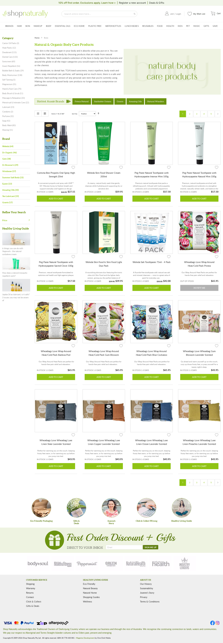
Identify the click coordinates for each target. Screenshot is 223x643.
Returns (30, 592)
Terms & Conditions (149, 601)
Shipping (30, 583)
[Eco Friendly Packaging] (41, 507)
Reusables (147, 26)
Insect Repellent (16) (11, 66)
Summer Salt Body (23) (13, 177)
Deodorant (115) (9, 52)
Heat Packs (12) (9, 47)
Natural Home (90, 592)
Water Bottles (113, 26)
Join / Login (175, 14)
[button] (73, 167)
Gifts (206, 26)
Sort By (74, 114)
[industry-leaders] (184, 563)
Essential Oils (62, 26)
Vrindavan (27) (9, 171)
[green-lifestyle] (111, 563)
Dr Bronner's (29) (10, 164)
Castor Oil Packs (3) (10, 43)
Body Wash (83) (9, 125)
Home (37, 37)
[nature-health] (160, 563)
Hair (19, 26)
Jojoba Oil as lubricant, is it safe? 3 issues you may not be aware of (16, 297)
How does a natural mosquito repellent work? (14, 274)
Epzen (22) (7, 183)
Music (196, 26)
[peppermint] (87, 563)
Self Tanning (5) (8, 79)
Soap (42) (6, 120)
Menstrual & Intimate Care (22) (15, 102)
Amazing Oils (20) (10, 189)
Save (215, 26)
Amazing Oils (135, 101)
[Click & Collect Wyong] (146, 507)
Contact (30, 597)
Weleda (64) (7, 146)
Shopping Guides (91, 597)
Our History (146, 583)
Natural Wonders (155, 101)
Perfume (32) (8, 116)
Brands (9, 26)
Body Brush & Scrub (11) (12, 93)
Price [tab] (4, 220)
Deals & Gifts (156, 2)
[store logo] (25, 13)
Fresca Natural (82, 101)
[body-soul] (38, 563)
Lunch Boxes (132, 26)
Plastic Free (95, 26)
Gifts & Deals (32, 605)
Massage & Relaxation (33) (13, 98)
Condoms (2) (7, 111)
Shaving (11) (7, 130)
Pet (188, 26)
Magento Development (85, 638)
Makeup (38, 26)
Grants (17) (7, 202)
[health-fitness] (62, 563)
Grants (120, 101)
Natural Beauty (90, 588)
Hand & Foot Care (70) (11, 88)
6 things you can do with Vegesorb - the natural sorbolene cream (12, 251)
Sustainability (146, 588)
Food (160, 26)
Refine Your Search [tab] (14, 212)
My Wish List (199, 14)
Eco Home (79, 26)
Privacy (143, 597)
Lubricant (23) (8, 107)
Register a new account (132, 2)
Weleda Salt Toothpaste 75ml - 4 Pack (152, 262)
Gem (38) (6, 158)
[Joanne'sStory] (111, 507)
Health (170, 26)
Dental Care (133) (10, 57)
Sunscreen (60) (8, 61)
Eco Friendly (89, 583)
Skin (27, 26)
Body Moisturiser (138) (12, 75)
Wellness (87, 601)
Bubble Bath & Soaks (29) (13, 70)
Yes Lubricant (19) (10, 196)
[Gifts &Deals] (76, 507)
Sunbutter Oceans (102, 101)
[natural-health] (136, 563)
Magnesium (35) (9, 84)
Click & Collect (33, 601)
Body (48, 26)
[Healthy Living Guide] (181, 507)
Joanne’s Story (147, 592)
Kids (180, 26)
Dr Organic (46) (9, 152)
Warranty (30, 588)
